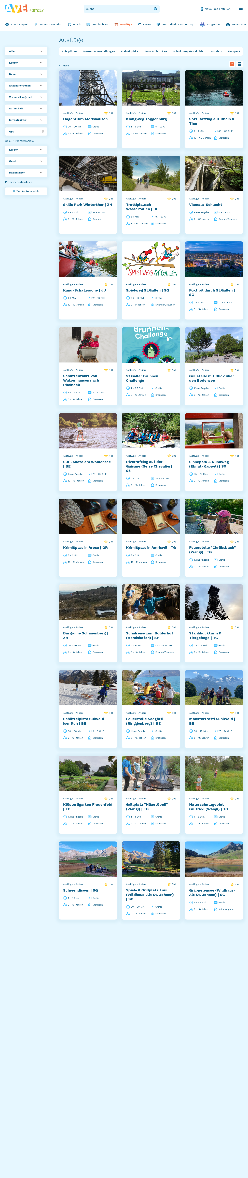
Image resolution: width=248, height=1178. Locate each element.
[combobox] (26, 131)
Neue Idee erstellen (217, 8)
